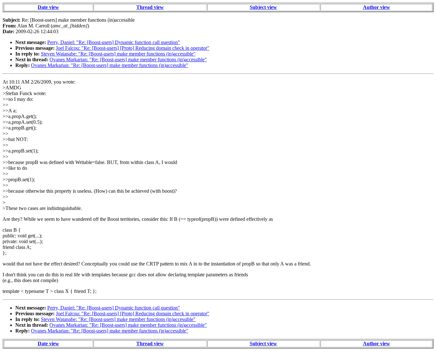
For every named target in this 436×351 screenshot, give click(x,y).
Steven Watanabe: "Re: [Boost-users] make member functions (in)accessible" (118, 53)
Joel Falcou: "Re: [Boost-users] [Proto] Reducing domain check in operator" (132, 48)
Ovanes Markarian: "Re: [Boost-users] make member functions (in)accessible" (128, 59)
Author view (376, 7)
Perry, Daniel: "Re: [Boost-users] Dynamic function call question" (113, 42)
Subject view (263, 7)
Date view (48, 7)
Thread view (150, 7)
